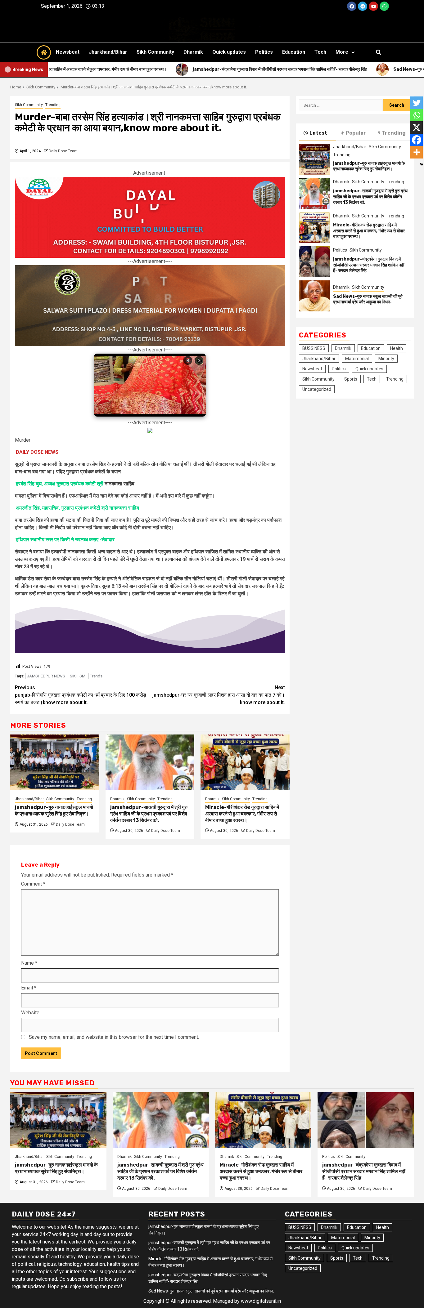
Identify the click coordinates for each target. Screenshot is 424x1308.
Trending (53, 105)
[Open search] (378, 52)
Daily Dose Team (63, 151)
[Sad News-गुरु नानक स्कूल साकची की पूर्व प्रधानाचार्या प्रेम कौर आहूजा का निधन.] (314, 295)
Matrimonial (357, 358)
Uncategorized (316, 389)
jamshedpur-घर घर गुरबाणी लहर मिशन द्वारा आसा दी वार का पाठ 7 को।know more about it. (218, 695)
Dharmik (193, 52)
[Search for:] (341, 105)
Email (28, 988)
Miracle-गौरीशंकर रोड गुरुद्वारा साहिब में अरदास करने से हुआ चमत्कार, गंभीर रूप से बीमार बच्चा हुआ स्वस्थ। (242, 813)
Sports (350, 379)
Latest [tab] (318, 133)
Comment (33, 884)
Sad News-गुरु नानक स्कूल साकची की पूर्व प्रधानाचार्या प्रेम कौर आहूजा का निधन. (368, 299)
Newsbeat (67, 52)
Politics (264, 52)
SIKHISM (77, 676)
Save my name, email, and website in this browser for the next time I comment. (114, 1037)
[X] (416, 127)
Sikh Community (155, 52)
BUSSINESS (313, 348)
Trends (96, 676)
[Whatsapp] (384, 6)
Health (396, 348)
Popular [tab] (356, 133)
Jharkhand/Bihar (108, 52)
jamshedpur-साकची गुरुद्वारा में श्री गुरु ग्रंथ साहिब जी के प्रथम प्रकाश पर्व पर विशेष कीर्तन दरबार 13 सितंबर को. (148, 813)
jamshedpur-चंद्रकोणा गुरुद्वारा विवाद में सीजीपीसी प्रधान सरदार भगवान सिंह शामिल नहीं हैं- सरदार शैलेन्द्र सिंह (368, 265)
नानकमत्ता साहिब (119, 484)
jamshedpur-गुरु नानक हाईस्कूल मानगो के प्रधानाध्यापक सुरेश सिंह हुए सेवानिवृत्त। (54, 810)
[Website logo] (212, 27)
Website (30, 1013)
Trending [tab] (394, 133)
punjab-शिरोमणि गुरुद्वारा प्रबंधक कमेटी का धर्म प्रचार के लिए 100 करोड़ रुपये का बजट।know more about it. (80, 695)
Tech (320, 52)
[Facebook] (351, 6)
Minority (386, 358)
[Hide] (421, 164)
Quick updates (229, 52)
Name (29, 963)
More (342, 52)
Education (293, 52)
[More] (416, 152)
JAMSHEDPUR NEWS (46, 676)
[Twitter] (416, 102)
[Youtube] (373, 6)
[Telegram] (362, 6)
